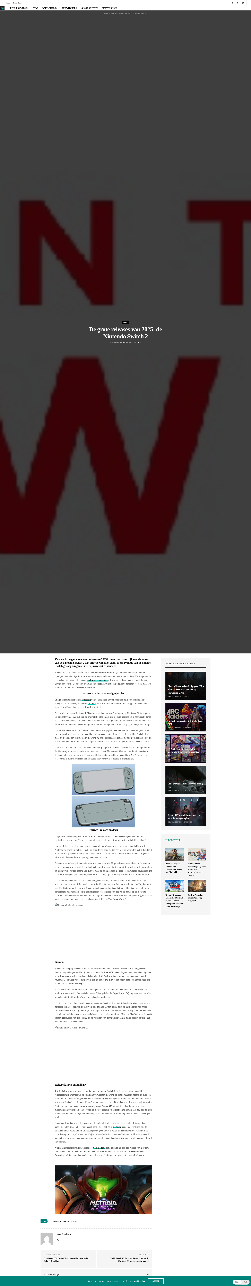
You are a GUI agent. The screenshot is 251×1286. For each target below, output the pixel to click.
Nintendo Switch (70, 1221)
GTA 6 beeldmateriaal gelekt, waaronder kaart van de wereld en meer (183, 752)
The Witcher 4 (69, 8)
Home (8, 3)
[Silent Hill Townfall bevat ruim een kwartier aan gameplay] (185, 811)
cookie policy (139, 1281)
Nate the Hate (99, 1148)
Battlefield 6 (49, 8)
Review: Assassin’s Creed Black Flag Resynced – (195, 898)
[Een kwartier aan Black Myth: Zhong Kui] (185, 780)
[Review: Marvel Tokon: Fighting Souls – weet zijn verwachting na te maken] (197, 854)
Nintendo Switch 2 (18, 8)
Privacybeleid (17, 3)
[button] (241, 1282)
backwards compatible (97, 680)
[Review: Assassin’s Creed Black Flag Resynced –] (197, 886)
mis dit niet (56, 1221)
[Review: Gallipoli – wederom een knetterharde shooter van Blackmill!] (174, 854)
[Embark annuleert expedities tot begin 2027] (185, 717)
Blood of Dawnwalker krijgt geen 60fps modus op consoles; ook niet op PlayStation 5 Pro (186, 689)
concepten (86, 699)
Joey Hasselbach (117, 342)
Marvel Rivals (109, 8)
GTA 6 (35, 8)
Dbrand (91, 703)
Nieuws (126, 322)
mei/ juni (117, 1127)
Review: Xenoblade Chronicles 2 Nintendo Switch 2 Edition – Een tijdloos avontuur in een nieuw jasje (174, 901)
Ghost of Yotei (89, 8)
